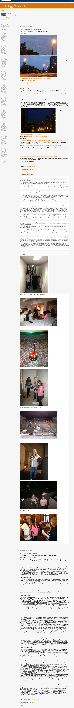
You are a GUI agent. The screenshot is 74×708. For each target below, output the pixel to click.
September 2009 (4, 50)
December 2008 (4, 44)
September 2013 (4, 88)
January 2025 (3, 161)
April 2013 (3, 84)
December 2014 (4, 98)
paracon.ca (41, 186)
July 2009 (3, 48)
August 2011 (3, 69)
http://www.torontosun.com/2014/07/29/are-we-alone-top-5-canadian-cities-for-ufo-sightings (38, 156)
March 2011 (3, 65)
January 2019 (3, 130)
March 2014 (3, 94)
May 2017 (3, 115)
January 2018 (3, 120)
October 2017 (3, 119)
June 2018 (3, 124)
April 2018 (3, 122)
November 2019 (4, 137)
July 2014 (3, 95)
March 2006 (3, 34)
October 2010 (3, 60)
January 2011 (3, 63)
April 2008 (3, 37)
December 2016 (4, 112)
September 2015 (4, 105)
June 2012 (3, 77)
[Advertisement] (44, 18)
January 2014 (3, 92)
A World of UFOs (4, 23)
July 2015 (3, 103)
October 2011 (3, 71)
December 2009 (4, 52)
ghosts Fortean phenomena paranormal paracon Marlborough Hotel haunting (39, 544)
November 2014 (4, 97)
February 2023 (4, 156)
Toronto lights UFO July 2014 (29, 80)
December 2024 (4, 160)
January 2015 (3, 99)
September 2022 (4, 154)
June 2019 (3, 133)
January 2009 (3, 45)
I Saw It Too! (3, 25)
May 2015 (3, 102)
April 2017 (3, 114)
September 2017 (4, 118)
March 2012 (3, 76)
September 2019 (4, 136)
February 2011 (3, 64)
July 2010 (3, 57)
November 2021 (4, 149)
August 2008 (3, 41)
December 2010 (4, 62)
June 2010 (3, 56)
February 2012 (4, 75)
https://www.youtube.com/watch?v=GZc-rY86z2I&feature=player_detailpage (35, 78)
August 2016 (3, 111)
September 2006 (4, 35)
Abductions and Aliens (5, 26)
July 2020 (3, 141)
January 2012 (3, 74)
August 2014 (3, 96)
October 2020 (3, 142)
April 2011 (3, 66)
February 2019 (4, 131)
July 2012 (3, 78)
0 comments (33, 83)
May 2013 (3, 85)
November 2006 (4, 36)
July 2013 (3, 86)
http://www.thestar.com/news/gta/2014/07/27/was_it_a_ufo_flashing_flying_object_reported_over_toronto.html (42, 140)
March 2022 (3, 152)
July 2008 (3, 40)
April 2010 (3, 55)
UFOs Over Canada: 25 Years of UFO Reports (8, 21)
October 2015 (3, 106)
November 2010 (4, 61)
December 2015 (4, 107)
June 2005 (3, 31)
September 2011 (4, 70)
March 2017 (3, 113)
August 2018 (3, 126)
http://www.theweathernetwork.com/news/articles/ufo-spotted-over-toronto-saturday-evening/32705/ (41, 145)
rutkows (10, 12)
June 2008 (3, 39)
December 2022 (4, 155)
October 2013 (3, 89)
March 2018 (3, 121)
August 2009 (3, 49)
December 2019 (4, 138)
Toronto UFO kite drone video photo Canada (32, 166)
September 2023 (4, 158)
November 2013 (4, 90)
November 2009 (4, 51)
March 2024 (3, 159)
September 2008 (4, 42)
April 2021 (3, 145)
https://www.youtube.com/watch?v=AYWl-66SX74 (36, 136)
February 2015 (4, 100)
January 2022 (3, 151)
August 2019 (3, 135)
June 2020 (3, 140)
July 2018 (3, 125)
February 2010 (4, 54)
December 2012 (4, 82)
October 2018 (3, 128)
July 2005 (3, 32)
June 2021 (3, 146)
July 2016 (3, 110)
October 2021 (3, 148)
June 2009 (3, 47)
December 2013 (4, 91)
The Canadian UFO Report (6, 24)
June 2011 (3, 68)
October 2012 (3, 81)
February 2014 (4, 93)
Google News (3, 19)
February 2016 (4, 108)
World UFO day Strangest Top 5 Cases (31, 699)
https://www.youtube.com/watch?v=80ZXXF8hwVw (30, 134)
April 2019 (3, 132)
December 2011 (4, 73)
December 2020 (4, 143)
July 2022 (3, 153)
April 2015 (3, 101)
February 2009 (4, 46)
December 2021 (4, 150)
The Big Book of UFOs (5, 22)
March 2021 (3, 144)
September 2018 (4, 127)
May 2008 (3, 38)
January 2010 (3, 53)
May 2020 (3, 139)
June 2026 (3, 162)
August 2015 (3, 104)
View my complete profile (11, 15)
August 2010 (3, 58)
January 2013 (3, 83)
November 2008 (4, 43)
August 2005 (3, 33)
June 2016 (3, 109)
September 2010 (4, 59)
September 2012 (4, 80)
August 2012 (3, 79)
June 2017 (3, 116)
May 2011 (3, 67)
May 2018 (3, 123)
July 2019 (3, 134)
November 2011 (4, 72)
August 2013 (3, 87)
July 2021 (3, 147)
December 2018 (4, 129)
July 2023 (3, 157)
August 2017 (3, 117)
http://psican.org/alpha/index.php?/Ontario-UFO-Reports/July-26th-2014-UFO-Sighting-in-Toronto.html (41, 150)
